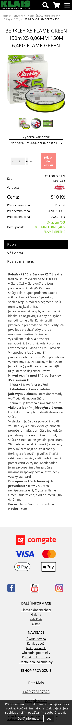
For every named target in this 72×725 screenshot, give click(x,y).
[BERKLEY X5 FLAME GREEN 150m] (36, 83)
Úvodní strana (36, 639)
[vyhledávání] (45, 6)
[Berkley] (59, 188)
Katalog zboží (36, 643)
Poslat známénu (20, 261)
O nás (36, 624)
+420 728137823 (36, 691)
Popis (12, 244)
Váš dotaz (15, 253)
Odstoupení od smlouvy (36, 662)
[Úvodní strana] (15, 8)
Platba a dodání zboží (36, 610)
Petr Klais (36, 619)
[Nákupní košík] (56, 6)
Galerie (36, 615)
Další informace (28, 718)
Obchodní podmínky (36, 653)
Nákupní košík (36, 648)
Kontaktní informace (36, 657)
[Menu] (67, 5)
